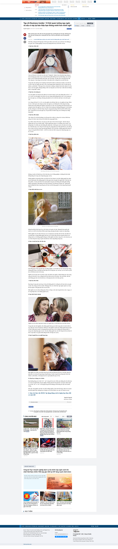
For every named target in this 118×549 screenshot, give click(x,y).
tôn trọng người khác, (48, 412)
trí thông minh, (43, 411)
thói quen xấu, (56, 411)
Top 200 (96, 526)
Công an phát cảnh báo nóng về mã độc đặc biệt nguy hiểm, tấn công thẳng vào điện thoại (47, 450)
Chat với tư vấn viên (62, 536)
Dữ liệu (89, 18)
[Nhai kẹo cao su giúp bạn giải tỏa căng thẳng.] (50, 208)
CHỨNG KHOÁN (28, 18)
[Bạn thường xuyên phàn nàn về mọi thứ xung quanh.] (50, 153)
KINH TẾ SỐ (70, 18)
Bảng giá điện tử (28, 7)
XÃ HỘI (23, 18)
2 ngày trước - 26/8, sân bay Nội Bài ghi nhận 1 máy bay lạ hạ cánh (30, 430)
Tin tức (82, 25)
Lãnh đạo (88, 25)
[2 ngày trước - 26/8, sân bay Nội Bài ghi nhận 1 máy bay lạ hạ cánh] (31, 423)
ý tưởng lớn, (36, 412)
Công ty (77, 25)
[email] (24, 42)
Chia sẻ (69, 28)
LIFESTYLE (83, 18)
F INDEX (93, 18)
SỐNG (79, 18)
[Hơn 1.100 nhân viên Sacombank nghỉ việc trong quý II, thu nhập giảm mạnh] (64, 496)
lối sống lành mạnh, (63, 411)
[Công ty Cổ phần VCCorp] (84, 531)
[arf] (50, 403)
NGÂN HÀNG (47, 18)
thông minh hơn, (49, 411)
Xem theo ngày (45, 416)
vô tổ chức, (41, 412)
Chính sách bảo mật (27, 544)
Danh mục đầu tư (29, 10)
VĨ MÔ (66, 18)
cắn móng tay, (36, 411)
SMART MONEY (53, 18)
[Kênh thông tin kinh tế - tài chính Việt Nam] (36, 1)
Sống (41, 28)
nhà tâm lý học (63, 412)
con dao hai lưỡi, (56, 412)
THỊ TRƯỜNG (75, 18)
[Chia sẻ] (24, 38)
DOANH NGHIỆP (41, 18)
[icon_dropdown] (95, 2)
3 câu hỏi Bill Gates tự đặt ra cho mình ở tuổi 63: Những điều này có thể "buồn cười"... (52, 39)
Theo (50, 402)
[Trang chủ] (20, 18)
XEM (69, 416)
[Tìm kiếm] (90, 23)
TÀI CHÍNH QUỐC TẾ (60, 18)
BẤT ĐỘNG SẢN (34, 18)
